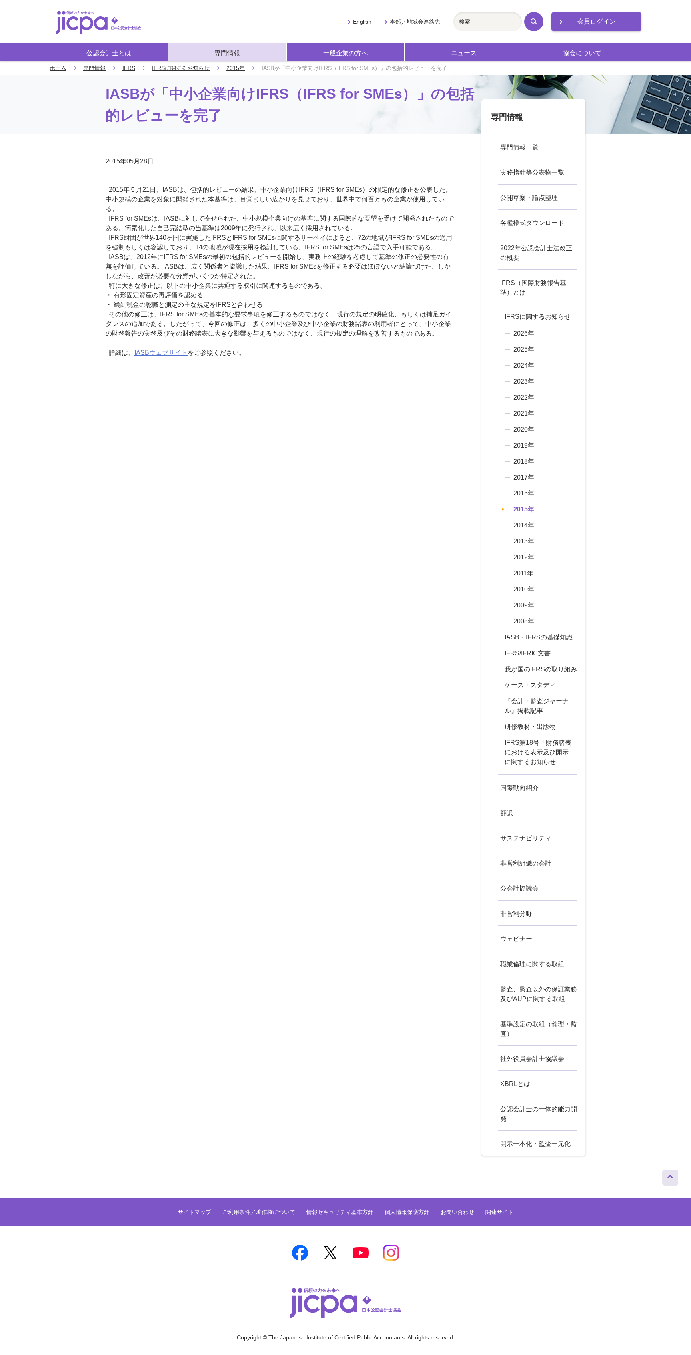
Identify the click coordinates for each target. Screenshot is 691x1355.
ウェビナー (516, 938)
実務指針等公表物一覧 (532, 172)
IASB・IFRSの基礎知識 (539, 637)
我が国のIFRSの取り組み (541, 669)
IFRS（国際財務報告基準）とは (533, 287)
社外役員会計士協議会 (532, 1058)
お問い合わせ (457, 1212)
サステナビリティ (525, 838)
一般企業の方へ (345, 53)
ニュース (464, 53)
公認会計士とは (108, 53)
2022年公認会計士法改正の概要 (536, 253)
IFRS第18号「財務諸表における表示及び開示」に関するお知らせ (540, 752)
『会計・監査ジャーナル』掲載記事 (537, 706)
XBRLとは (515, 1083)
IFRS (128, 68)
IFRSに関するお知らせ (181, 68)
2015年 (235, 68)
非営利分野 (516, 913)
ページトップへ (670, 1175)
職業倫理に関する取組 (532, 964)
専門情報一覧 (519, 147)
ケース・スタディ (530, 685)
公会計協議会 (519, 888)
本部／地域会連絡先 (415, 21)
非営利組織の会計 (525, 863)
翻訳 (506, 813)
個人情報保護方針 (407, 1212)
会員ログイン (596, 21)
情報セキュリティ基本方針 (339, 1212)
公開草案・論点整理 (529, 197)
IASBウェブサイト (161, 352)
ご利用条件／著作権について (258, 1212)
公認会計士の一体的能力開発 (538, 1114)
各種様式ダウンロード (532, 222)
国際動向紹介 (519, 787)
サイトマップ (194, 1212)
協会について (582, 53)
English (362, 21)
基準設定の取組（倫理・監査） (538, 1029)
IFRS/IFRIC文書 (528, 653)
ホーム (58, 68)
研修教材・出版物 (530, 726)
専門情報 (227, 53)
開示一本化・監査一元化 (535, 1143)
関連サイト (499, 1212)
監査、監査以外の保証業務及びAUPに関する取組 (538, 994)
